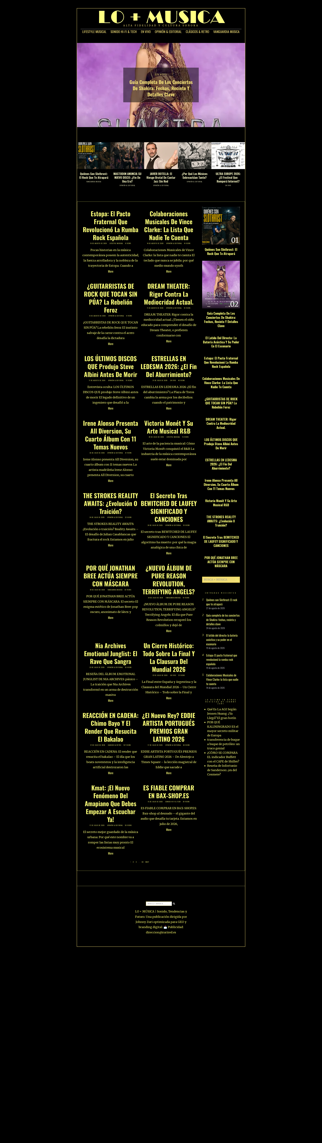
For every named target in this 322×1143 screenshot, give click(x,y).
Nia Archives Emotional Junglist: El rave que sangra (110, 653)
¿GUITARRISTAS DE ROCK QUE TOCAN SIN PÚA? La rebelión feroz (110, 297)
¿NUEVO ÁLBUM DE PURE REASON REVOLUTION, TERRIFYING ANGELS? (169, 579)
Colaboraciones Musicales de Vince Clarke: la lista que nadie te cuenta (168, 225)
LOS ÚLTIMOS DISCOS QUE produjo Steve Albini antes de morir (110, 366)
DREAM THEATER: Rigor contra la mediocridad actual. (168, 293)
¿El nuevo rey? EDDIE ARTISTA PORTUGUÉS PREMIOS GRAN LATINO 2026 (168, 727)
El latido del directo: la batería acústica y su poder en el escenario (221, 341)
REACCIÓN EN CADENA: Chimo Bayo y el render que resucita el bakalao (111, 727)
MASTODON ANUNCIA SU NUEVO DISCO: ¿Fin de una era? (127, 177)
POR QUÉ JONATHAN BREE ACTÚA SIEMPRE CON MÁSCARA (111, 575)
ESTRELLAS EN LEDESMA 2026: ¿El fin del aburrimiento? (169, 366)
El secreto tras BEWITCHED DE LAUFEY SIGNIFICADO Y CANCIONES (169, 507)
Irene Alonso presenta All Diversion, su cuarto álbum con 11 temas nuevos (110, 434)
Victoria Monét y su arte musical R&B (168, 426)
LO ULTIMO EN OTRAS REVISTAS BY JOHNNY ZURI (221, 702)
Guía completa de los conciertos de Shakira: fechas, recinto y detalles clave (161, 88)
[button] (237, 580)
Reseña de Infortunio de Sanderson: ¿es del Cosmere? (222, 770)
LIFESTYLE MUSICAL (94, 31)
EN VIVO (146, 31)
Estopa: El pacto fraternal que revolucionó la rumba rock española (110, 225)
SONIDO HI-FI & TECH (124, 31)
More (110, 271)
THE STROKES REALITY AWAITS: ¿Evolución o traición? (110, 503)
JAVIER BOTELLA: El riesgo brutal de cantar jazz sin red (161, 177)
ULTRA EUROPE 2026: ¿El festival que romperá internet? (228, 177)
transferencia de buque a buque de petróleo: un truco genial (223, 744)
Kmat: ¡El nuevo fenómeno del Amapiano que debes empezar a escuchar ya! (110, 803)
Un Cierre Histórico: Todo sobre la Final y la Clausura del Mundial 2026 (169, 657)
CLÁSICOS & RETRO (197, 31)
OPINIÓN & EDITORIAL (168, 31)
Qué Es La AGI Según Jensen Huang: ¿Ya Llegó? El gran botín (221, 713)
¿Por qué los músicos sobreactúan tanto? (194, 176)
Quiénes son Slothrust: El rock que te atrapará (93, 176)
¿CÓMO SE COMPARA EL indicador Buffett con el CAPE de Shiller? (223, 757)
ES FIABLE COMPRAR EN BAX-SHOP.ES (168, 791)
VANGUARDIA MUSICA (226, 31)
